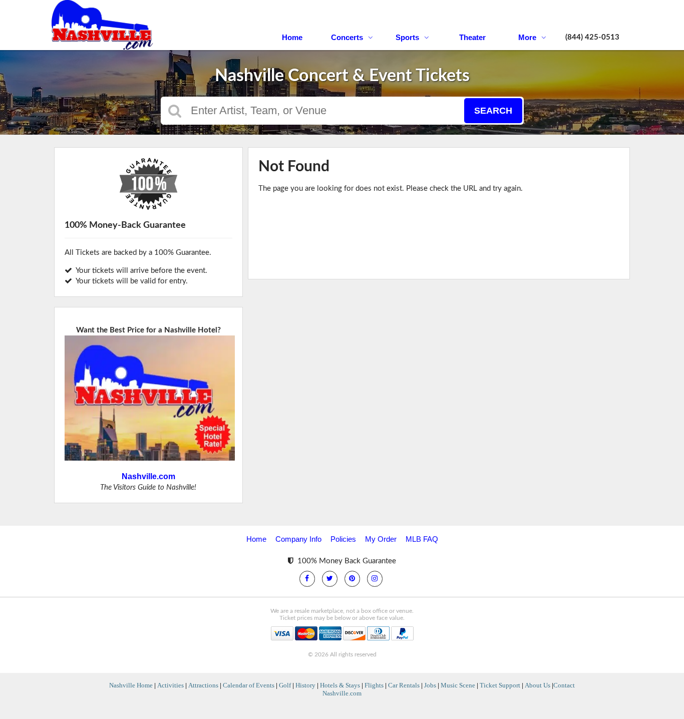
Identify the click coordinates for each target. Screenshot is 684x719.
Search (493, 111)
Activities (170, 685)
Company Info (298, 539)
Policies (343, 539)
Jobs (430, 685)
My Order (381, 539)
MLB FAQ (422, 539)
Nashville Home (131, 685)
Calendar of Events (248, 685)
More (527, 37)
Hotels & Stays (340, 685)
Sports (407, 37)
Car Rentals (404, 685)
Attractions (203, 685)
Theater (472, 37)
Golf (285, 685)
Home (292, 37)
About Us (537, 685)
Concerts (347, 37)
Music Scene (458, 685)
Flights (374, 685)
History (305, 685)
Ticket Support (500, 685)
